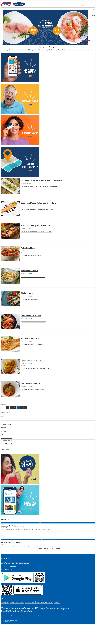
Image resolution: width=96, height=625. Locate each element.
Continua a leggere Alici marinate (31, 299)
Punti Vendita (13, 566)
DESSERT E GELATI (7, 443)
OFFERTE (4, 431)
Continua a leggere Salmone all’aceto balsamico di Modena (38, 209)
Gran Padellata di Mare (31, 316)
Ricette (29, 183)
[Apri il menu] (90, 3)
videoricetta (57, 602)
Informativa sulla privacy (6, 617)
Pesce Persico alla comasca (33, 361)
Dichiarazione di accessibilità (18, 617)
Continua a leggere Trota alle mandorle (33, 344)
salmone (51, 602)
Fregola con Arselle (29, 271)
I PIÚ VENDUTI (5, 427)
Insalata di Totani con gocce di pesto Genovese (41, 180)
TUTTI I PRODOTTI (6, 438)
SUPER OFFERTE (6, 434)
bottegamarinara (4, 602)
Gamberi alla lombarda (31, 383)
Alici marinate (27, 293)
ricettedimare (44, 602)
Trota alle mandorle (30, 338)
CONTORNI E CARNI (7, 441)
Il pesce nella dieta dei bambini (13, 526)
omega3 (22, 602)
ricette (37, 602)
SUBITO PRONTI (6, 449)
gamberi (12, 602)
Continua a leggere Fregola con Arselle (33, 276)
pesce (33, 602)
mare (17, 602)
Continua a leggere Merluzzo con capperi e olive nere (36, 231)
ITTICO (3, 446)
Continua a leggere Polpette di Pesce (32, 255)
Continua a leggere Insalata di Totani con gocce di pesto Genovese (40, 186)
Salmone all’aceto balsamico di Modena (38, 203)
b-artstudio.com (7, 621)
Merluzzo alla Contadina (10, 542)
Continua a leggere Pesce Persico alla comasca (34, 368)
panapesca (27, 602)
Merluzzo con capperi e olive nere (36, 225)
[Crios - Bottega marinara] (13, 6)
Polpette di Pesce (29, 248)
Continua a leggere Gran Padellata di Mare (33, 322)
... (21, 407)
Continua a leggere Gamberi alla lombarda (33, 389)
